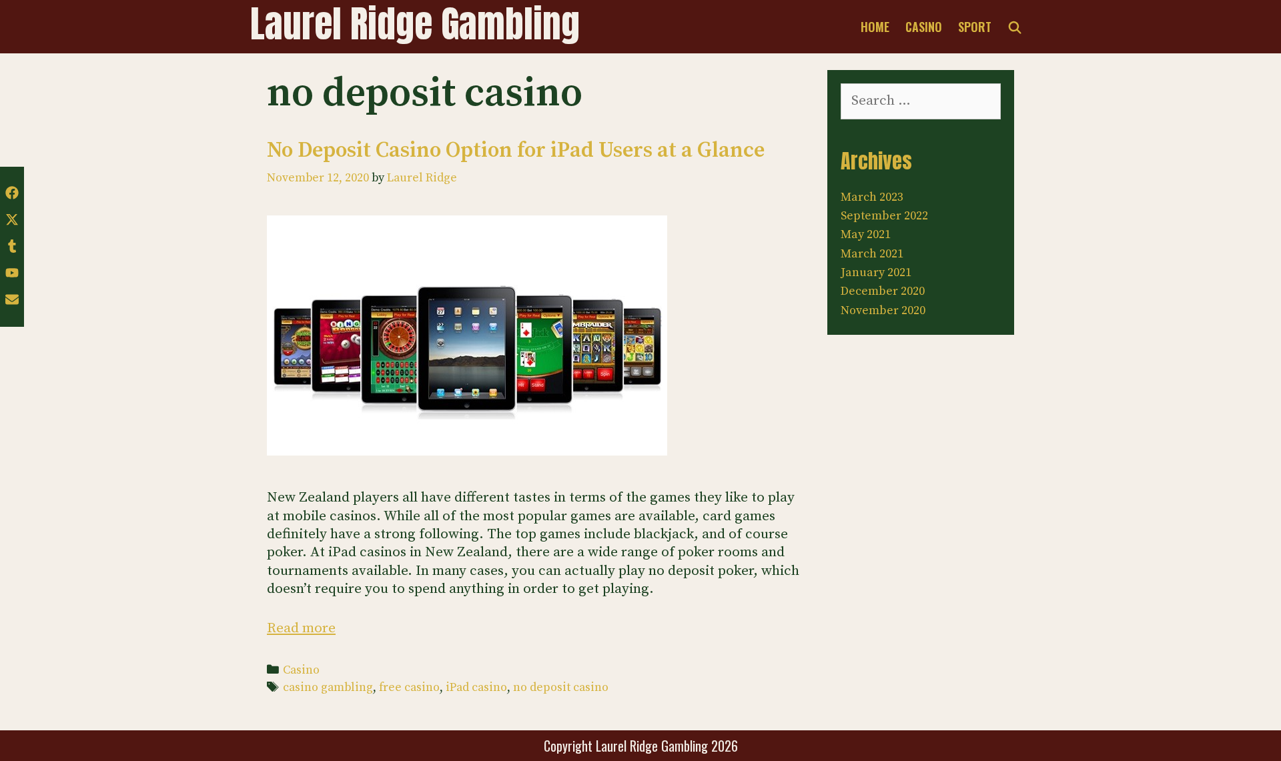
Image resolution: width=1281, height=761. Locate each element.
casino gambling (328, 687)
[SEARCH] (1015, 26)
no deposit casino (560, 687)
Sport (974, 26)
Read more (301, 628)
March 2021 (872, 253)
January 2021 (876, 272)
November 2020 (883, 310)
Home (875, 26)
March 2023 (872, 197)
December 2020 (883, 291)
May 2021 (866, 234)
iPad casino (476, 687)
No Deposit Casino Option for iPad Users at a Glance (516, 150)
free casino (409, 687)
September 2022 (884, 215)
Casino (923, 26)
